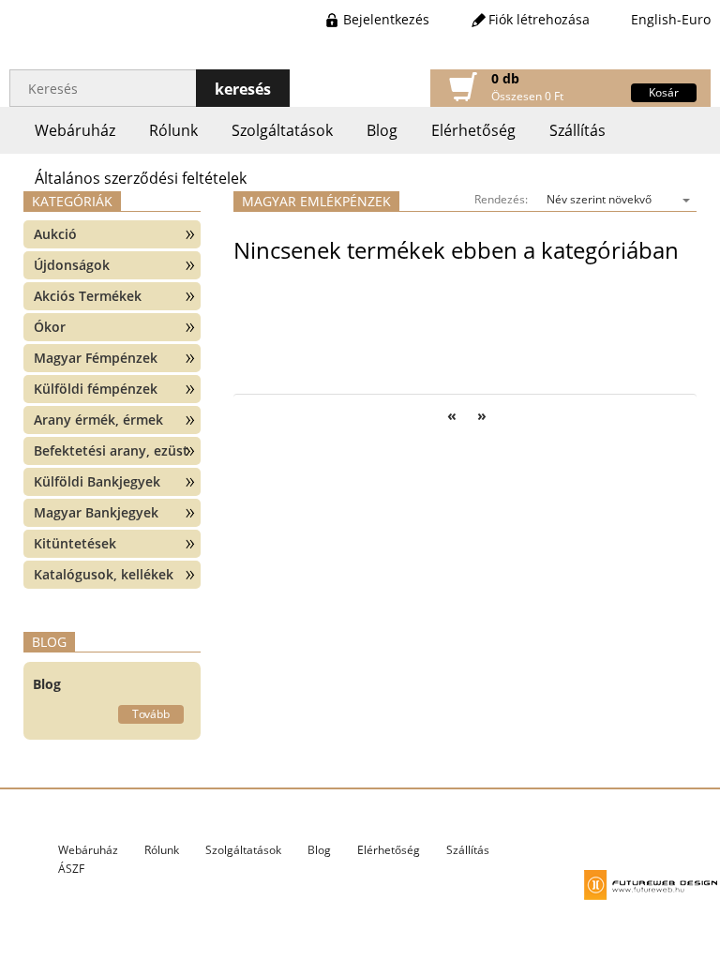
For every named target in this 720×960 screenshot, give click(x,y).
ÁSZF (71, 869)
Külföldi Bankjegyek (97, 481)
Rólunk (173, 130)
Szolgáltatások (282, 130)
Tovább (151, 714)
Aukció (55, 234)
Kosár (664, 92)
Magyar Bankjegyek (96, 512)
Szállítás (577, 130)
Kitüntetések (75, 543)
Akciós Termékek (88, 296)
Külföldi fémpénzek (96, 389)
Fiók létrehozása (539, 19)
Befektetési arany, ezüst (111, 450)
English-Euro (671, 19)
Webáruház (75, 130)
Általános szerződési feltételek (141, 178)
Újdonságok (72, 265)
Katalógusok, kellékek (103, 574)
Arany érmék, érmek (98, 419)
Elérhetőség (473, 130)
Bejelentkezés (386, 19)
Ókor (50, 327)
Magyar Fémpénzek (96, 358)
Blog (382, 130)
